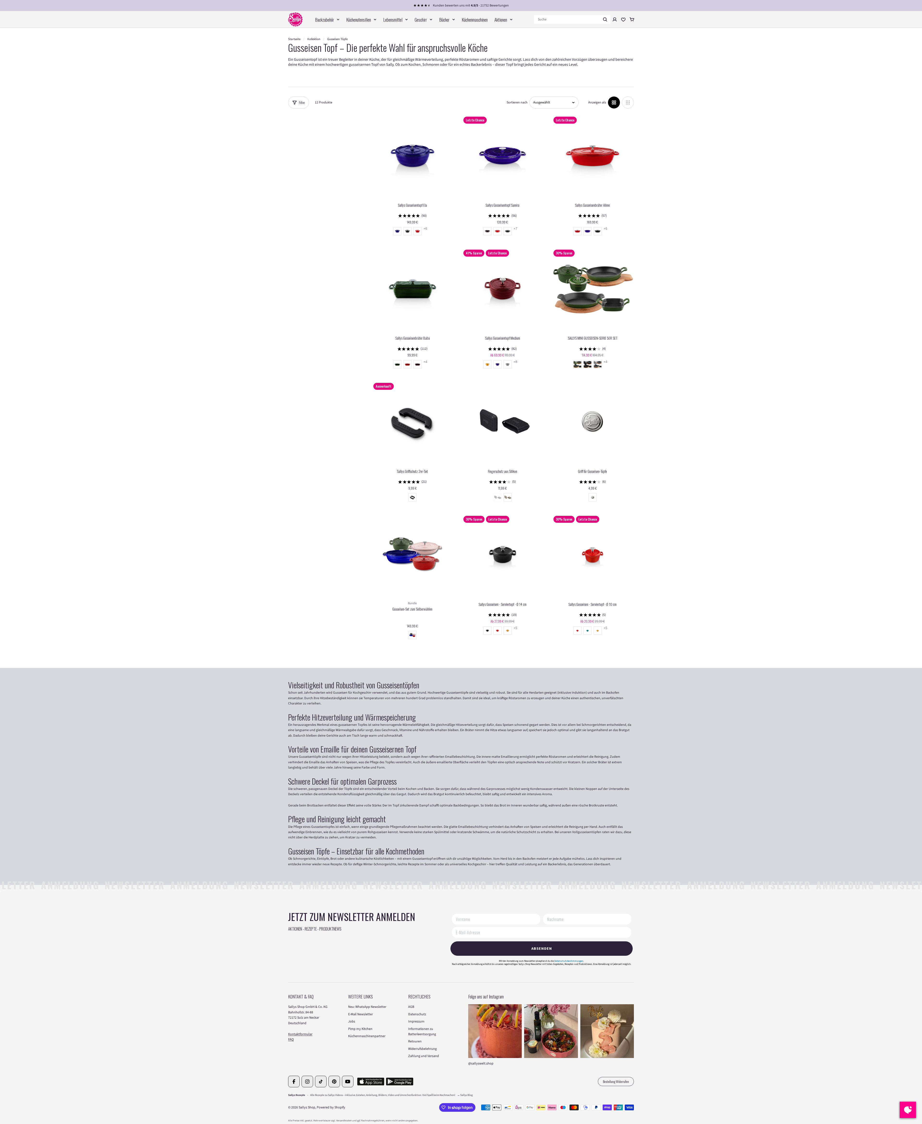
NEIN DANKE (509, 596)
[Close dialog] (551, 495)
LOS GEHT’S (509, 580)
